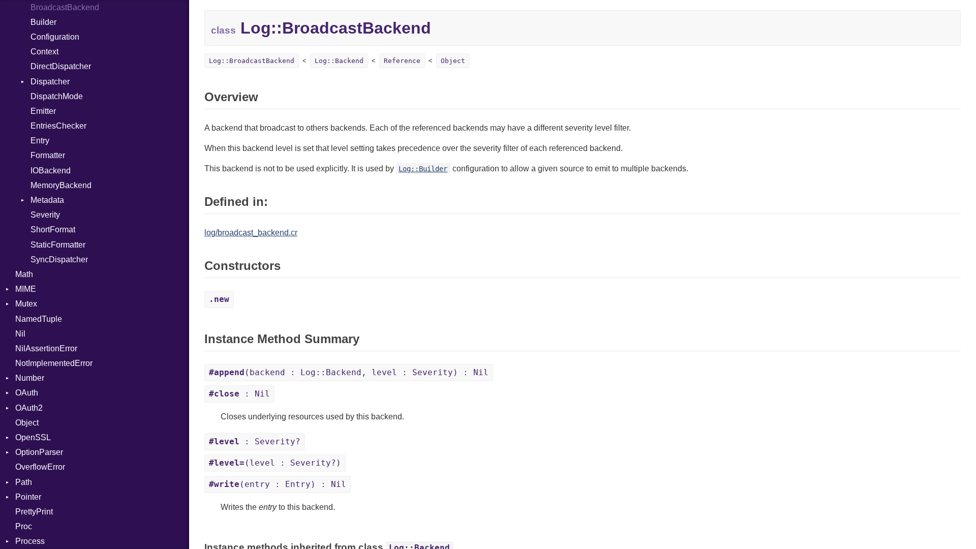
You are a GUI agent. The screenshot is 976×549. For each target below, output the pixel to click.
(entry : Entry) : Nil (277, 484)
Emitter (43, 111)
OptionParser (39, 452)
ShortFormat (52, 229)
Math (24, 274)
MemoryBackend (61, 185)
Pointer (28, 497)
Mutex (26, 303)
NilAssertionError (46, 348)
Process (30, 541)
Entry (39, 140)
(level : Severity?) (275, 463)
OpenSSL (33, 437)
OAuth (26, 392)
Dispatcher (50, 81)
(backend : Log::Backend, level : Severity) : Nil (349, 372)
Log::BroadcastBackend (251, 61)
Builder (43, 22)
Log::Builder (423, 169)
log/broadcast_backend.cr (250, 232)
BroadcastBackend (64, 7)
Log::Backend (339, 61)
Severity (45, 214)
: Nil (239, 394)
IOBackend (50, 170)
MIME (25, 289)
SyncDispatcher (59, 259)
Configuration (54, 37)
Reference (402, 61)
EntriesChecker (58, 125)
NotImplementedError (54, 363)
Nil (20, 333)
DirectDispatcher (60, 66)
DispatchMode (56, 96)
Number (29, 378)
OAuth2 (29, 408)
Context (44, 51)
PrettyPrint (34, 511)
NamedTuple (38, 319)
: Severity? (254, 441)
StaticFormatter (57, 244)
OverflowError (40, 467)
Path (23, 482)
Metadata (47, 200)
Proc (23, 526)
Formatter (47, 155)
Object (27, 422)
